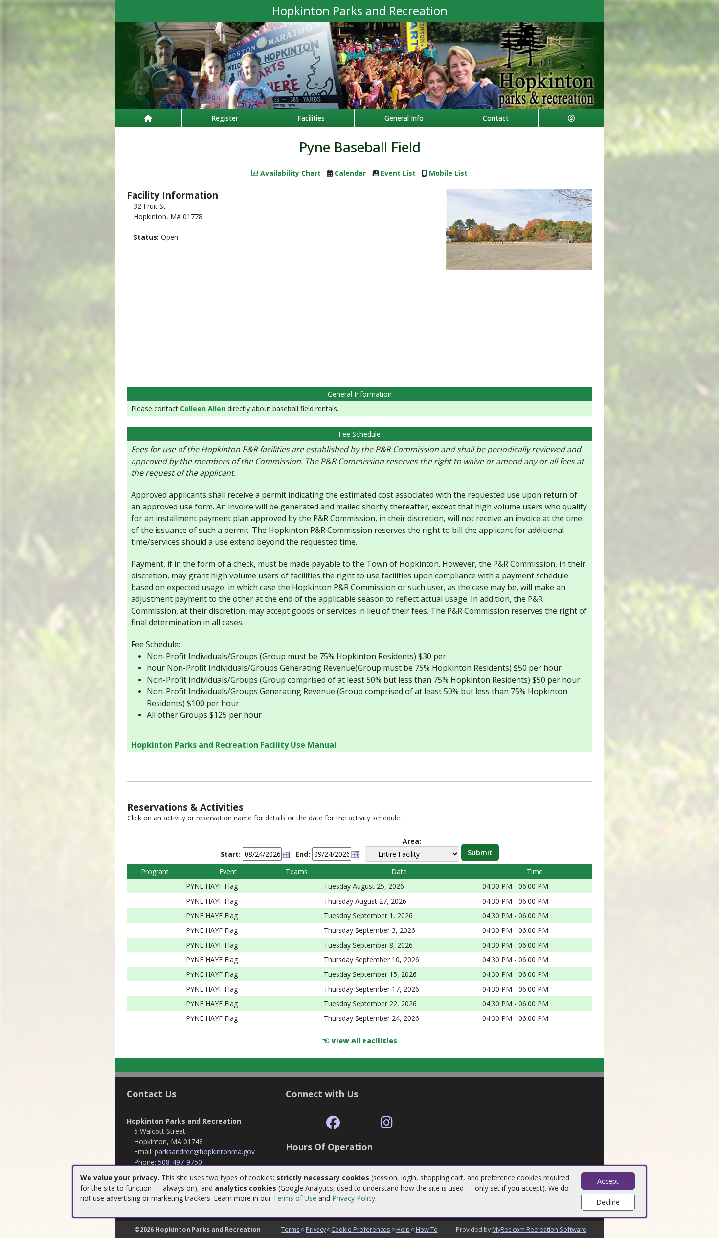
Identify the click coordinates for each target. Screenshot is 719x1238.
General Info (404, 118)
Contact (496, 118)
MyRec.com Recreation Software (539, 1229)
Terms (290, 1229)
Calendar (350, 172)
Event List (398, 172)
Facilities (311, 118)
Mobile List (448, 172)
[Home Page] (148, 118)
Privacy (316, 1229)
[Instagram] (387, 1123)
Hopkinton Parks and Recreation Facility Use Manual (234, 744)
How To (427, 1229)
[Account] (571, 118)
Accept (608, 1181)
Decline (608, 1202)
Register (224, 118)
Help (403, 1229)
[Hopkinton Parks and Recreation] (359, 64)
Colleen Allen (202, 408)
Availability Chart (289, 172)
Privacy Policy (353, 1198)
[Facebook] (333, 1123)
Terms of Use (294, 1198)
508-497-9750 (180, 1162)
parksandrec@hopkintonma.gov (205, 1151)
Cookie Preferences (360, 1229)
